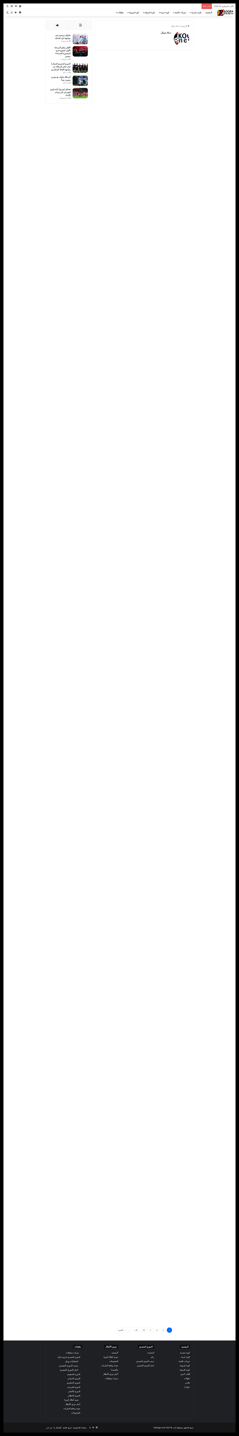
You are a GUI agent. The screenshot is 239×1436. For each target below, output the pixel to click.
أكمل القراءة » (181, 94)
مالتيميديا (114, 1370)
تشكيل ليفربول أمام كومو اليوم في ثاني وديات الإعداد (60, 92)
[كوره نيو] (225, 12)
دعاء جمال (166, 32)
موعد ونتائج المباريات (109, 1365)
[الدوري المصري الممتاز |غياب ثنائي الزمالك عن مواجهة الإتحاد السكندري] (80, 67)
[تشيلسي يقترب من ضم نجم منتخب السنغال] (118, 503)
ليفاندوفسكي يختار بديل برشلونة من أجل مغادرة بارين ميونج (170, 648)
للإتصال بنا (57, 1427)
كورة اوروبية (134, 12)
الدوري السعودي (73, 1374)
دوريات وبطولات (111, 1378)
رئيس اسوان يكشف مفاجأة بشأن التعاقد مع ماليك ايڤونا (171, 704)
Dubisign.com (159, 1427)
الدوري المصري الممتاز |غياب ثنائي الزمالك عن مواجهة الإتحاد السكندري (61, 66)
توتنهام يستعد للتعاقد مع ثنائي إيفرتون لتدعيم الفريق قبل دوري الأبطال (170, 1019)
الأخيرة (120, 1330)
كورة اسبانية (131, 61)
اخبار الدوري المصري (145, 1365)
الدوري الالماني (74, 1391)
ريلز (152, 1357)
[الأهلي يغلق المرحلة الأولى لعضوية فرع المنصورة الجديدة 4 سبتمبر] (80, 51)
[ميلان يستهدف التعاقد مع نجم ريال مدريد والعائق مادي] (169, 1193)
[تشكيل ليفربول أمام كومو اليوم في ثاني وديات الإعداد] (80, 93)
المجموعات (113, 1361)
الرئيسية (209, 12)
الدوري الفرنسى (73, 1387)
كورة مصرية (197, 12)
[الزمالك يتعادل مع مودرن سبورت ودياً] (80, 81)
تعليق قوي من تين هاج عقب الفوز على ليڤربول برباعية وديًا (170, 121)
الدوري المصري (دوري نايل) (69, 1357)
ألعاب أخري (185, 1374)
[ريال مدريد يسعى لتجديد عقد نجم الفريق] (169, 874)
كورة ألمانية (131, 639)
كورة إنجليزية (183, 61)
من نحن (49, 1427)
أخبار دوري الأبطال (110, 1374)
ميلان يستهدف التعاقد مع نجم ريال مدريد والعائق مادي (170, 1075)
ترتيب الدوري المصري (145, 1361)
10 (144, 1330)
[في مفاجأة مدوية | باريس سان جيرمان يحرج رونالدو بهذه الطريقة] (118, 245)
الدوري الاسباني (73, 1378)
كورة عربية (164, 12)
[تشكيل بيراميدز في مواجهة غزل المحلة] (80, 39)
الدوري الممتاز (182, 695)
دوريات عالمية (180, 12)
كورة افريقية (150, 12)
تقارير (187, 1383)
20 (136, 1330)
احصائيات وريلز (71, 1361)
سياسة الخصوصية (79, 1427)
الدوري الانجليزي (73, 1383)
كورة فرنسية (131, 112)
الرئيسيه (150, 1353)
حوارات (187, 1387)
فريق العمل (67, 1427)
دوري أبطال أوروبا (111, 1357)
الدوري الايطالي (74, 1395)
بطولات (121, 12)
